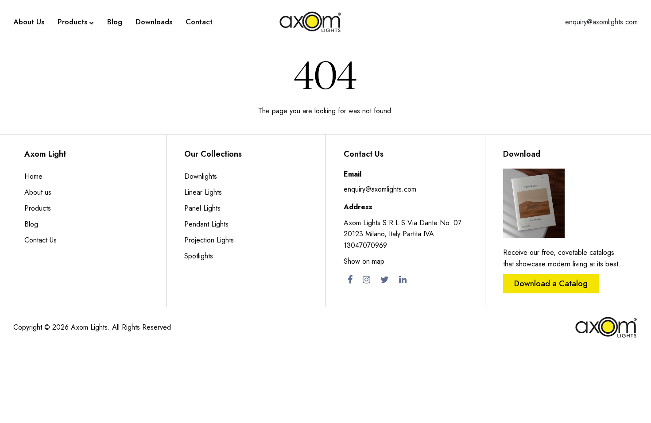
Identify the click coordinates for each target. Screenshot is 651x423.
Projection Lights (209, 240)
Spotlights (198, 256)
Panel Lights (202, 208)
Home (33, 176)
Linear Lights (203, 192)
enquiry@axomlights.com (601, 22)
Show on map (364, 261)
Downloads (154, 21)
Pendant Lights (206, 224)
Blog (114, 21)
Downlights (200, 176)
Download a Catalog (551, 283)
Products (72, 21)
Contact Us (40, 240)
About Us (28, 21)
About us (37, 192)
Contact (199, 21)
